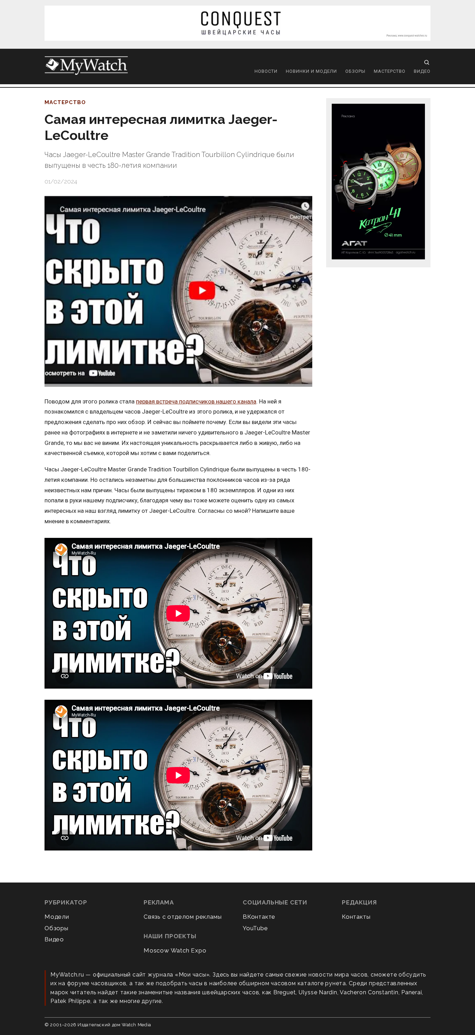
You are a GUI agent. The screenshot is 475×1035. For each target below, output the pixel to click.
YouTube (255, 928)
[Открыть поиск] (426, 62)
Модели (57, 916)
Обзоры (355, 71)
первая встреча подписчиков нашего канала (196, 401)
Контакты (356, 916)
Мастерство (389, 71)
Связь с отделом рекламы (183, 916)
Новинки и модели (311, 71)
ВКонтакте (259, 916)
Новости (266, 71)
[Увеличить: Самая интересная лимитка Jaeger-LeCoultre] (178, 291)
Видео (422, 71)
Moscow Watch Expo (175, 950)
